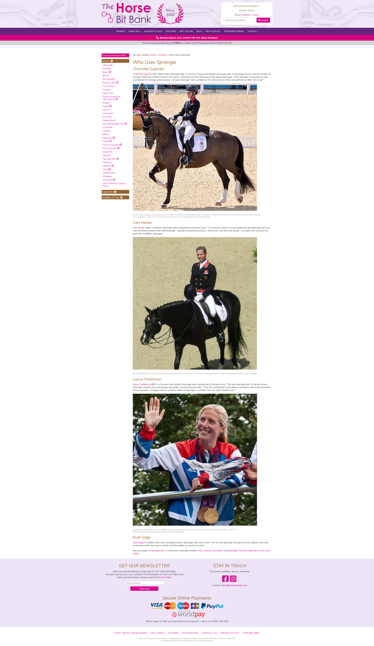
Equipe (106, 102)
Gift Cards (158, 632)
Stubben (107, 165)
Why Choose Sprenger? (210, 550)
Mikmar (106, 134)
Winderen (107, 180)
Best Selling (186, 31)
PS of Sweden (110, 148)
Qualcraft (107, 151)
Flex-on (106, 109)
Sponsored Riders (234, 31)
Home (153, 54)
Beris (105, 72)
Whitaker (107, 176)
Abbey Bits (108, 65)
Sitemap (173, 632)
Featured (171, 31)
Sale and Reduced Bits (114, 55)
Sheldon (107, 155)
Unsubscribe (251, 632)
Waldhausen (109, 173)
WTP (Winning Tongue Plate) (114, 184)
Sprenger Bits (109, 158)
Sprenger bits (158, 550)
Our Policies (190, 632)
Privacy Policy (164, 577)
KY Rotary (107, 127)
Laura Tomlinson (141, 384)
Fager (106, 106)
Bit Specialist (109, 79)
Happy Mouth (109, 120)
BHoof (106, 75)
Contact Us (209, 632)
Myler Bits (107, 137)
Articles (163, 54)
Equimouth (108, 93)
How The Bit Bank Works (131, 632)
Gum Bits (107, 116)
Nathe (106, 141)
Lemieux (107, 130)
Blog (199, 31)
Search (264, 20)
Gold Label (108, 113)
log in (256, 14)
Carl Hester (139, 227)
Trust (105, 169)
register (246, 14)
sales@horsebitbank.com (234, 585)
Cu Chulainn (108, 86)
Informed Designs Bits (113, 123)
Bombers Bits (109, 82)
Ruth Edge (138, 542)
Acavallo (107, 68)
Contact (253, 31)
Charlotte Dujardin (142, 73)
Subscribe (144, 588)
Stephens (107, 162)
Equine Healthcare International (111, 98)
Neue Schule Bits (111, 144)
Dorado (106, 89)
